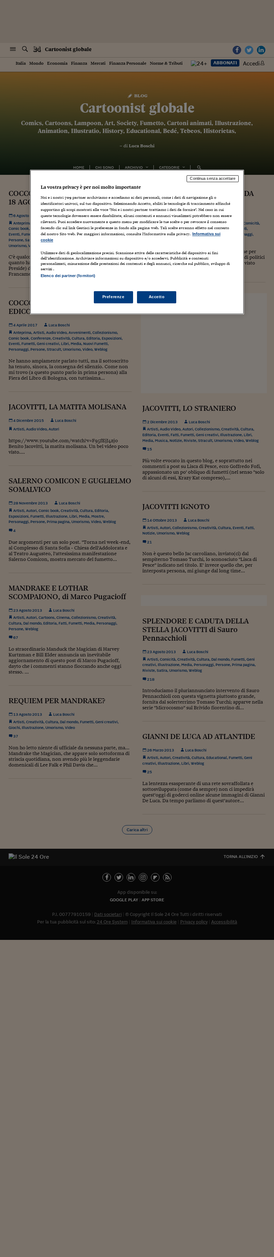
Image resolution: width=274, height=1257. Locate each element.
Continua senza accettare (212, 179)
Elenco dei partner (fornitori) (68, 276)
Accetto (157, 297)
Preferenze (113, 297)
